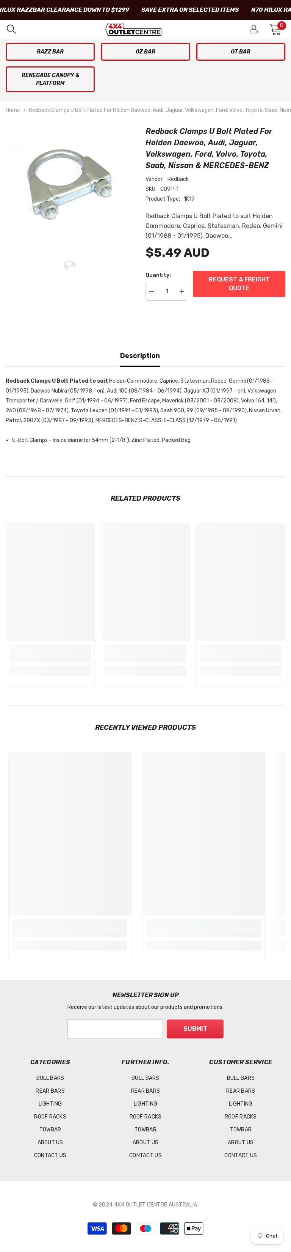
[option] (70, 184)
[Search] (11, 29)
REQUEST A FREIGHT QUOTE (239, 283)
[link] (50, 658)
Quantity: (158, 275)
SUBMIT (195, 1028)
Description (140, 356)
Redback (178, 179)
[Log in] (254, 29)
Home (13, 110)
